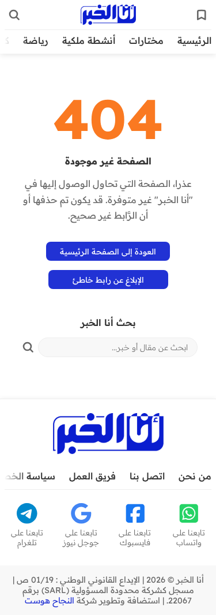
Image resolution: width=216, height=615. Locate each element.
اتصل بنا (147, 476)
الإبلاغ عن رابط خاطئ (108, 279)
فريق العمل (92, 476)
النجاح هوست (49, 600)
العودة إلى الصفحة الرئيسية (108, 251)
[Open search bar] (14, 15)
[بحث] (28, 347)
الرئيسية (194, 40)
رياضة (35, 40)
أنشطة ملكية (88, 40)
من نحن (195, 476)
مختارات (146, 40)
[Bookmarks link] (201, 15)
